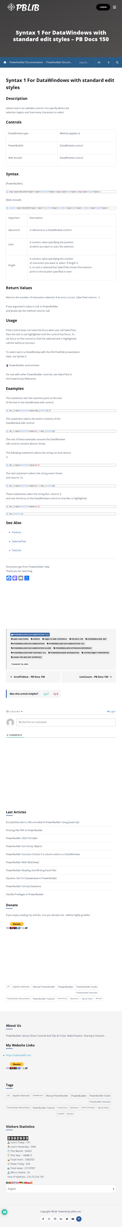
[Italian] (23, 1182)
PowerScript (62, 998)
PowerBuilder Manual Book (18, 998)
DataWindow (38, 1095)
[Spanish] (31, 1182)
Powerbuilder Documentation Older (66, 62)
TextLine (16, 550)
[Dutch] (12, 1182)
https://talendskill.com (18, 1055)
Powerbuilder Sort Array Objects (24, 846)
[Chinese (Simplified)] (10, 1182)
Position (16, 532)
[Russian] (28, 1182)
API (8, 986)
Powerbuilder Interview (86, 992)
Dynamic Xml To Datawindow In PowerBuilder (31, 878)
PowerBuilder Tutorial (43, 998)
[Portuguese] (26, 1182)
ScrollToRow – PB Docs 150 (29, 676)
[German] (20, 1182)
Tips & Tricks (87, 998)
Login (103, 7)
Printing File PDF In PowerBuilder (24, 830)
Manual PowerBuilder (44, 986)
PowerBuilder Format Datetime (23, 886)
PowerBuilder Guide (86, 986)
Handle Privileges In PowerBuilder (25, 894)
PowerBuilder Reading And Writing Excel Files (31, 870)
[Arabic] (7, 1182)
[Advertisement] (61, 604)
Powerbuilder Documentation (26, 62)
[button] (114, 7)
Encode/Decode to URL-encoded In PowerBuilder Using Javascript (42, 822)
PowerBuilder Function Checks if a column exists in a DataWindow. (43, 854)
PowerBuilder (65, 986)
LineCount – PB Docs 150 (93, 676)
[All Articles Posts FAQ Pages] (99, 62)
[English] (15, 1182)
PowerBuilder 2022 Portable (21, 838)
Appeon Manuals (21, 986)
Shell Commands (88, 1107)
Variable (61, 1114)
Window (99, 998)
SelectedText (19, 541)
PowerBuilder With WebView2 (22, 862)
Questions (74, 998)
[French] (18, 1182)
